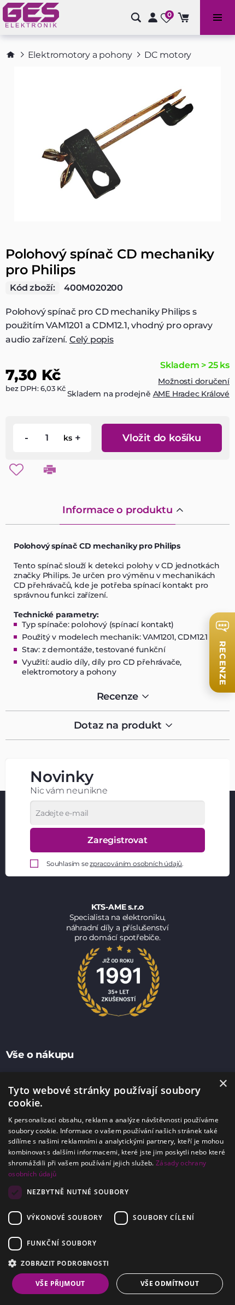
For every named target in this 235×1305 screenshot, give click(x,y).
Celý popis (91, 339)
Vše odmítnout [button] (169, 1283)
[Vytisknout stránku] (50, 470)
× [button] (223, 1084)
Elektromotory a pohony (80, 55)
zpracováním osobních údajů (136, 863)
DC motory (167, 55)
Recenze (118, 696)
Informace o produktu (117, 510)
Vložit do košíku (161, 438)
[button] (117, 1262)
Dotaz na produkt (118, 725)
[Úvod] (10, 54)
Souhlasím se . (115, 863)
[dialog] (117, 1188)
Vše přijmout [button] (60, 1283)
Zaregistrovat (117, 840)
